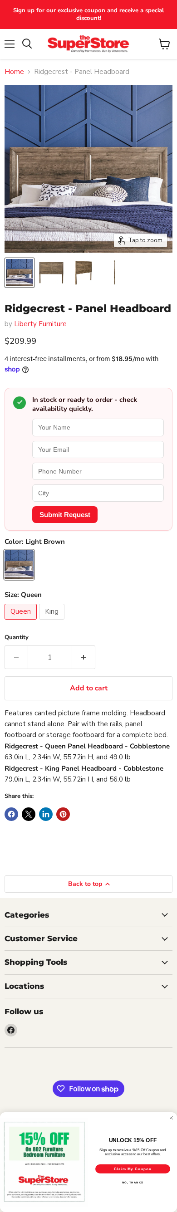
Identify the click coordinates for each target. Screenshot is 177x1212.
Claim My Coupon (133, 1169)
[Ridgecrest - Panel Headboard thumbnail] (19, 272)
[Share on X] (28, 814)
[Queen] (22, 621)
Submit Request (64, 514)
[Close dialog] (171, 1117)
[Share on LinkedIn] (46, 814)
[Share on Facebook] (11, 814)
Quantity (17, 637)
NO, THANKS (133, 1182)
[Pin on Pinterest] (63, 814)
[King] (53, 621)
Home (14, 72)
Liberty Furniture (40, 323)
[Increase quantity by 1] (83, 657)
